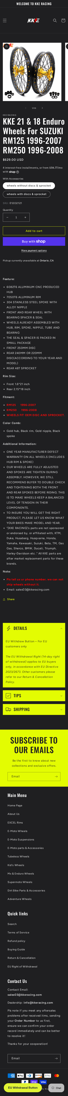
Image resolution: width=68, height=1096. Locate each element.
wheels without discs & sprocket (29, 185)
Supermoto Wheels (20, 882)
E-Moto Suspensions (21, 839)
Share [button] (11, 599)
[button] (5, 20)
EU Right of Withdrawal (22, 966)
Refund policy (17, 941)
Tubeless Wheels (18, 856)
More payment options (34, 250)
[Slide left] (26, 108)
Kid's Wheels (16, 865)
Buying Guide (16, 949)
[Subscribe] (56, 776)
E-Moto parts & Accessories (26, 848)
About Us (14, 814)
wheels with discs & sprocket (26, 194)
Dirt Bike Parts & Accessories (26, 890)
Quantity (8, 210)
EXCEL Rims (15, 822)
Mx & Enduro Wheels (21, 873)
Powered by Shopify (42, 1089)
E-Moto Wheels (18, 831)
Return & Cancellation (22, 958)
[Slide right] (42, 108)
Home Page (15, 805)
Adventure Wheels (20, 899)
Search (12, 924)
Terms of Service (18, 932)
